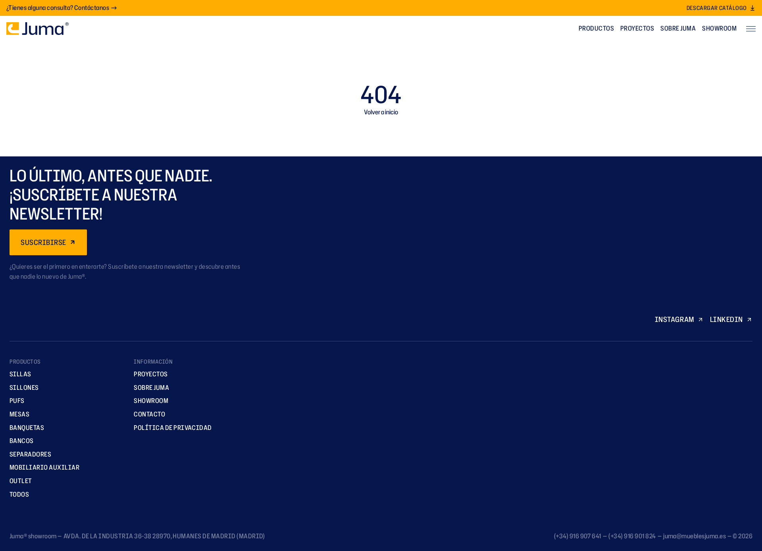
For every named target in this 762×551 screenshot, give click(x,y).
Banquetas (27, 427)
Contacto (149, 414)
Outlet (21, 480)
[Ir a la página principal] (37, 28)
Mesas (19, 414)
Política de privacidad (173, 427)
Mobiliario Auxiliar (44, 467)
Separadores (30, 454)
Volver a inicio (381, 112)
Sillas (20, 374)
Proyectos (637, 28)
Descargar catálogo (717, 8)
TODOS (19, 494)
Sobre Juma (678, 28)
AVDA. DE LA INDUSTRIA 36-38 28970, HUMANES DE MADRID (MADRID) (164, 536)
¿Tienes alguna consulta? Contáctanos (57, 7)
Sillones (24, 387)
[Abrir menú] (751, 28)
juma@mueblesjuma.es (694, 536)
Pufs (17, 400)
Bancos (22, 440)
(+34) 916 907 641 (577, 536)
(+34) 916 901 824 (632, 536)
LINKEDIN (726, 319)
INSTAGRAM (674, 319)
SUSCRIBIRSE (43, 242)
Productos (596, 28)
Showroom (719, 28)
